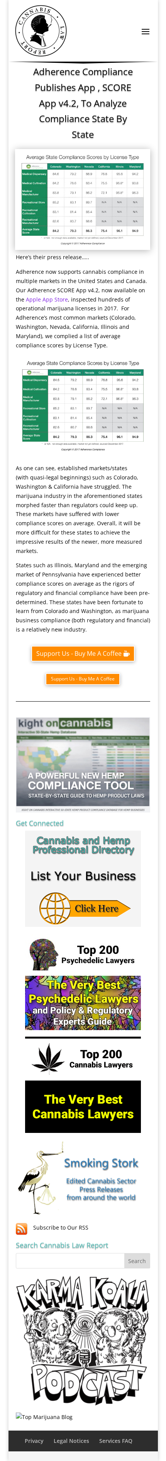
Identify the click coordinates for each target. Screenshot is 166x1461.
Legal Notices (71, 1440)
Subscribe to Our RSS (60, 1227)
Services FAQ (115, 1440)
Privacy (34, 1440)
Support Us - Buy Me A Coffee (79, 653)
